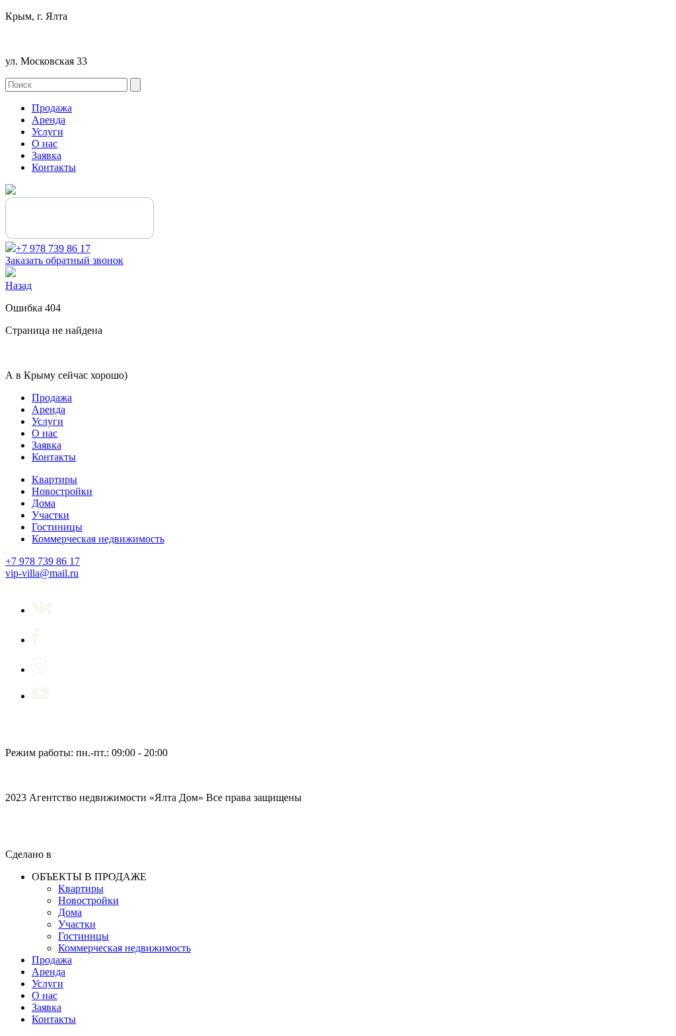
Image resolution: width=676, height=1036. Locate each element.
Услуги (47, 131)
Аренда (48, 119)
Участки (50, 515)
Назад (18, 285)
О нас (44, 143)
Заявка (46, 155)
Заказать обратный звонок (64, 260)
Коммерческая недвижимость (98, 538)
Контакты (54, 167)
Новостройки (62, 491)
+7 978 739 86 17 (53, 248)
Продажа (52, 107)
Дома (43, 503)
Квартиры (54, 479)
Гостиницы (57, 527)
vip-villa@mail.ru (42, 573)
